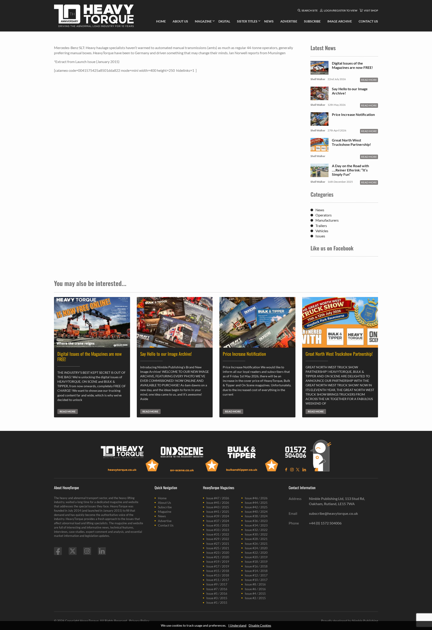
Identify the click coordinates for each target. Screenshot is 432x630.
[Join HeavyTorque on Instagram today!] (87, 551)
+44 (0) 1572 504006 (325, 523)
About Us (164, 502)
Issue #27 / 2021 (217, 543)
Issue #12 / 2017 (256, 575)
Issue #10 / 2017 (256, 580)
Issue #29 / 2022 (217, 539)
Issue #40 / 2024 (256, 511)
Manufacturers (327, 220)
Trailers (321, 225)
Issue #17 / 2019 (217, 566)
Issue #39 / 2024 (217, 516)
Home (162, 498)
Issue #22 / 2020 (256, 552)
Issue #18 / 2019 (256, 561)
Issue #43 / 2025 (217, 507)
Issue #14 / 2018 (256, 571)
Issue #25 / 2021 (217, 548)
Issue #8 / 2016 (255, 584)
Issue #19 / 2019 (217, 561)
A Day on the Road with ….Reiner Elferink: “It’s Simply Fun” (350, 170)
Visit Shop (371, 10)
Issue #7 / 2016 (216, 589)
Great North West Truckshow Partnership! (351, 142)
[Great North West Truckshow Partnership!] (319, 149)
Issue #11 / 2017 (217, 580)
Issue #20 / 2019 (256, 557)
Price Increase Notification (353, 114)
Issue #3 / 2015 (216, 598)
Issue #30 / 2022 (256, 534)
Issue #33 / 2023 (217, 530)
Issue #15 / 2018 (217, 571)
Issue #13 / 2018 (217, 575)
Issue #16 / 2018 (256, 566)
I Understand (237, 625)
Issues (320, 236)
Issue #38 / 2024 (256, 516)
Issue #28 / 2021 (256, 539)
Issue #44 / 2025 (256, 502)
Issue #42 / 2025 (256, 507)
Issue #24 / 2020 (256, 548)
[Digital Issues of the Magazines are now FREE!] (319, 72)
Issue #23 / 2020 (217, 552)
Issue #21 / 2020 (217, 557)
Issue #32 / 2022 (256, 530)
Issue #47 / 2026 (217, 498)
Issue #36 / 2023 (256, 521)
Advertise (164, 521)
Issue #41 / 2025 (217, 511)
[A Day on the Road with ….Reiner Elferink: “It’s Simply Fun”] (319, 175)
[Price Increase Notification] (319, 123)
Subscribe (165, 507)
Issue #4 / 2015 (255, 593)
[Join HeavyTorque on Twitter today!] (72, 551)
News (319, 210)
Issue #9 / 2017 (216, 584)
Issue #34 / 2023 (256, 525)
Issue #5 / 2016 (216, 593)
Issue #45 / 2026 (217, 502)
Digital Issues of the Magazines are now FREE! (352, 65)
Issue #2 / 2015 (255, 598)
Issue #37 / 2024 (217, 521)
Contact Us (165, 525)
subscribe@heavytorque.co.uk (333, 513)
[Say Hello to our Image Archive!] (319, 98)
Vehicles (321, 231)
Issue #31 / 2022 (217, 534)
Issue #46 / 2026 (256, 498)
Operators (323, 215)
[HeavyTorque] (94, 15)
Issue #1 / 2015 (216, 602)
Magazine (164, 511)
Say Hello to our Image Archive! (350, 91)
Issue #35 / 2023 (217, 525)
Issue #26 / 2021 (256, 543)
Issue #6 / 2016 (255, 589)
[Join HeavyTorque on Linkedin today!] (102, 551)
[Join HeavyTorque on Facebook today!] (58, 551)
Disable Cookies (260, 625)
